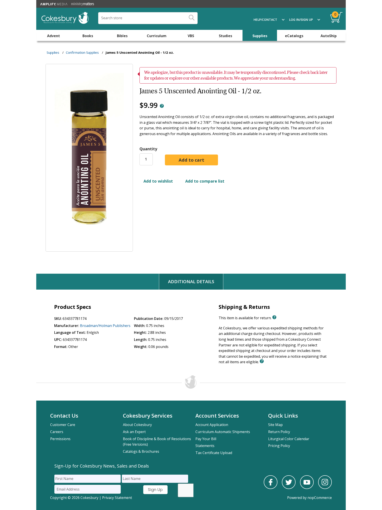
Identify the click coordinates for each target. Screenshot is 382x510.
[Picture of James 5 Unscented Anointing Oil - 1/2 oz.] (89, 248)
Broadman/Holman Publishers (105, 325)
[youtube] (307, 487)
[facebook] (270, 487)
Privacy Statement (117, 497)
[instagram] (325, 487)
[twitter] (289, 487)
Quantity (148, 148)
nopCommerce (320, 497)
